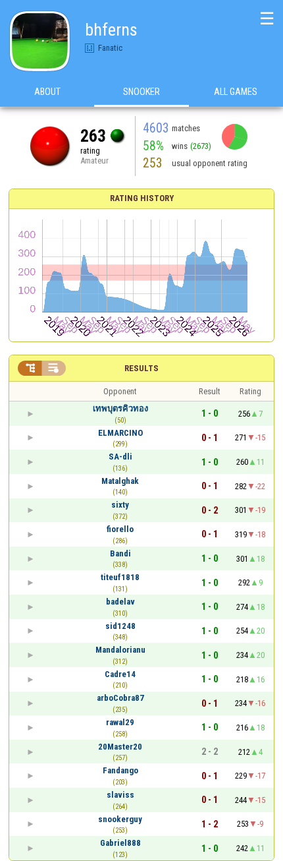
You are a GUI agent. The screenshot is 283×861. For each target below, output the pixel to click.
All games (235, 91)
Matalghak (120, 481)
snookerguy (120, 819)
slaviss (120, 795)
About (47, 91)
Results (141, 368)
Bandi (120, 553)
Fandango (120, 770)
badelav (120, 602)
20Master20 (120, 747)
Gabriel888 (120, 843)
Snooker (141, 91)
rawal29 (120, 722)
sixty (120, 505)
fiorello (120, 529)
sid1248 (120, 626)
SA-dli (120, 456)
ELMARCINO (120, 433)
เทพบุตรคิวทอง (120, 408)
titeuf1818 (120, 577)
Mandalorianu (120, 650)
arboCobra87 (120, 698)
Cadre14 (120, 674)
